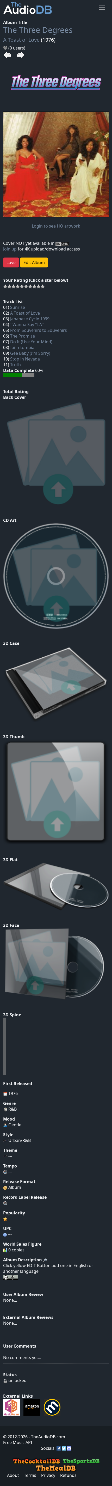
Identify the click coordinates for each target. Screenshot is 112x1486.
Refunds (68, 1475)
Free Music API (17, 1442)
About (13, 1475)
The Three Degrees (37, 30)
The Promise (22, 336)
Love (11, 262)
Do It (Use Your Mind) (31, 342)
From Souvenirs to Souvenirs (38, 330)
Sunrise (17, 307)
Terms (30, 1475)
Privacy (48, 1475)
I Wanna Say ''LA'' (27, 324)
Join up (10, 249)
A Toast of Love (21, 39)
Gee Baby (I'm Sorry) (30, 353)
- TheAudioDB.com (46, 1437)
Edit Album (34, 262)
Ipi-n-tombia (22, 347)
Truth (15, 365)
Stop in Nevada (25, 359)
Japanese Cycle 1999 (29, 319)
